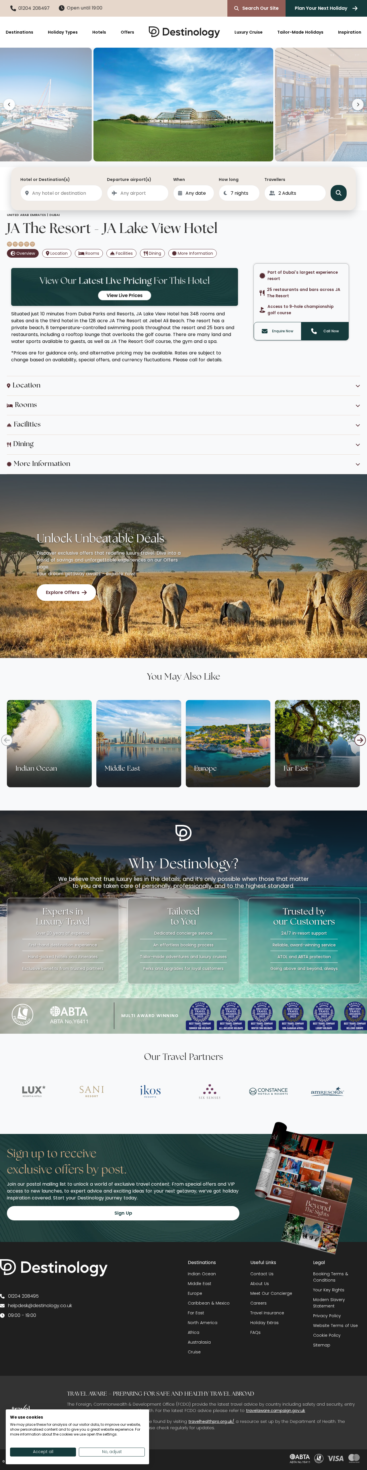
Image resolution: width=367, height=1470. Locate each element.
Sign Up (123, 1213)
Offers (127, 32)
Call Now (331, 331)
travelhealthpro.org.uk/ (211, 1421)
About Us (259, 1283)
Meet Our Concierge (271, 1293)
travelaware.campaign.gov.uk (275, 1410)
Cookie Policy (327, 1335)
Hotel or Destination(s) (45, 179)
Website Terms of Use (335, 1325)
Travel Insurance (267, 1313)
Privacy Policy (327, 1316)
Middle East (199, 1283)
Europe (195, 1293)
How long (229, 179)
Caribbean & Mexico (209, 1303)
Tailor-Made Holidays (300, 32)
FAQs (255, 1332)
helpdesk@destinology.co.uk (40, 1305)
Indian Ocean (202, 1274)
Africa (193, 1332)
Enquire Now (282, 331)
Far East (196, 1313)
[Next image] (358, 104)
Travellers (274, 179)
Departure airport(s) (129, 179)
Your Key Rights (328, 1290)
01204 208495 (23, 1296)
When (179, 179)
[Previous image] (9, 104)
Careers (258, 1303)
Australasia (199, 1342)
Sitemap (321, 1345)
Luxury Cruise (249, 32)
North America (202, 1323)
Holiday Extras (264, 1323)
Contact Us (262, 1274)
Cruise (194, 1352)
